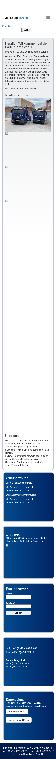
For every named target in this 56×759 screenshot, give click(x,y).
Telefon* (10, 602)
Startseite (23, 17)
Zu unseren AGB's (17, 711)
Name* (9, 593)
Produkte (6, 26)
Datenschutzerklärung (19, 719)
